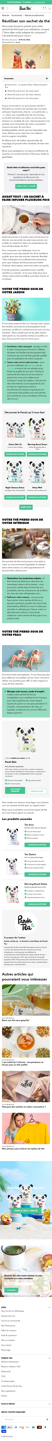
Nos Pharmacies (8, 1325)
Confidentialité (7, 1381)
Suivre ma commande (10, 1320)
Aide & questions (9, 1335)
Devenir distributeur (10, 1361)
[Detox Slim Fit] (15, 429)
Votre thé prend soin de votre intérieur (23, 94)
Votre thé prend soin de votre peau (21, 98)
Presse (4, 1396)
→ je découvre (38, 2)
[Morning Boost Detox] (37, 429)
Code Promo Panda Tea (11, 1386)
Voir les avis (37, 791)
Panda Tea (5, 15)
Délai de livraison (8, 1330)
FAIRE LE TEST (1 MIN (26, 186)
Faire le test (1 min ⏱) (26, 1210)
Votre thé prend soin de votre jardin (22, 91)
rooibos (11, 368)
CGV (3, 1376)
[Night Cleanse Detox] (14, 472)
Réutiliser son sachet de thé (34, 15)
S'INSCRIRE (11, 1290)
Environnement (17, 15)
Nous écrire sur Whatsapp (12, 1311)
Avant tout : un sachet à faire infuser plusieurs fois (26, 86)
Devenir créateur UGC (11, 1366)
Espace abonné (8, 1316)
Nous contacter (8, 1340)
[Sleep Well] (37, 472)
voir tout (26, 507)
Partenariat (6, 1371)
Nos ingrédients (8, 1391)
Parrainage (5, 1350)
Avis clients (6, 1345)
